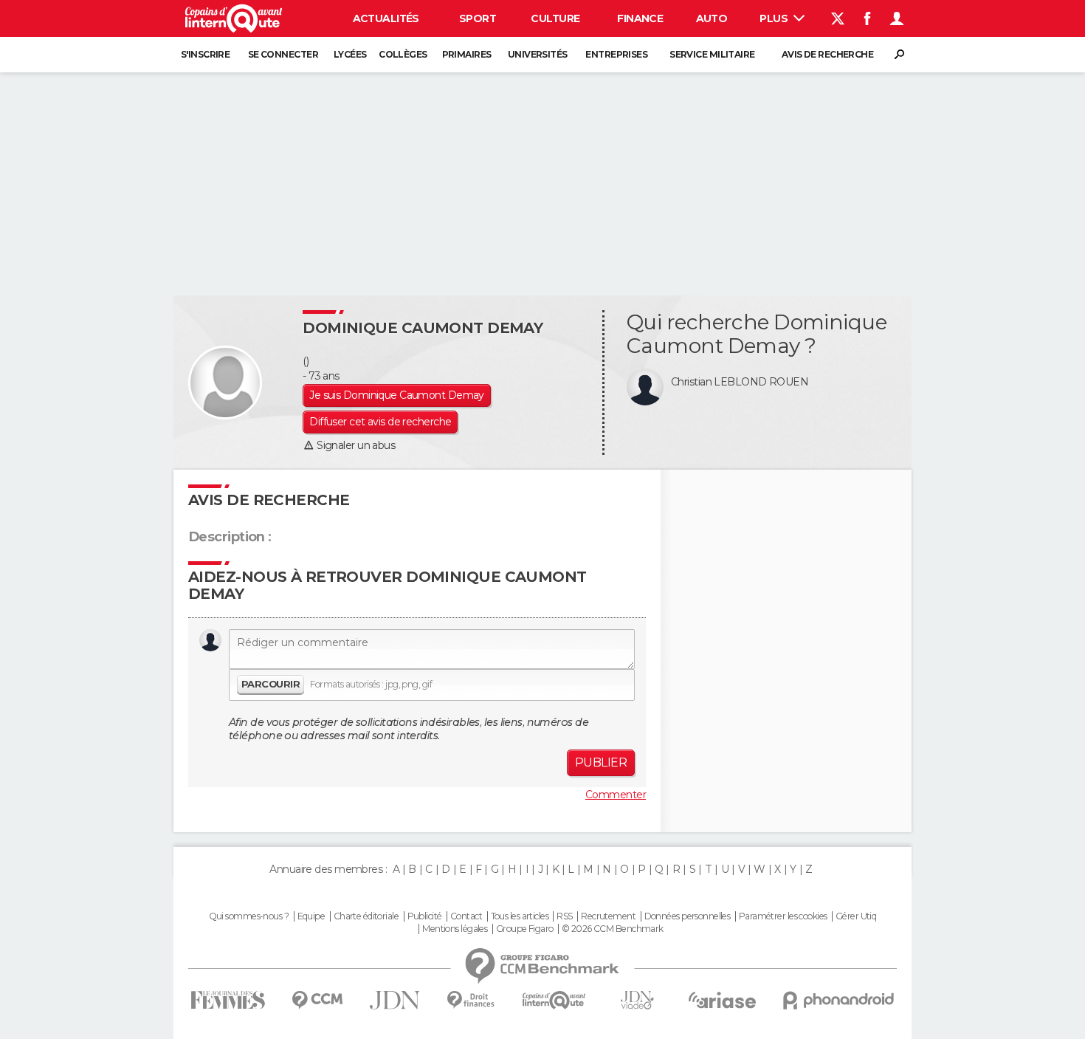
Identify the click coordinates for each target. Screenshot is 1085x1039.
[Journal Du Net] (395, 1000)
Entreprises (616, 54)
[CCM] (317, 1000)
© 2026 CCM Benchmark (613, 929)
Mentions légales (454, 929)
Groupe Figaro (525, 929)
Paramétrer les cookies (783, 916)
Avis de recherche (827, 54)
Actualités (386, 18)
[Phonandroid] (839, 1000)
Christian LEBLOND (718, 381)
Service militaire (711, 54)
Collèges (403, 54)
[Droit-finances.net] (471, 1000)
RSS (564, 916)
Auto (712, 18)
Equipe (311, 916)
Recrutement (608, 916)
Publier (601, 762)
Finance (640, 18)
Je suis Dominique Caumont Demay (396, 395)
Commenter (615, 794)
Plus (775, 18)
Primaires (467, 54)
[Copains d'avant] (554, 1000)
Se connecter (283, 54)
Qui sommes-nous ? (249, 916)
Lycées (350, 54)
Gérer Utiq (856, 916)
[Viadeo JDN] (637, 1000)
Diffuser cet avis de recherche (380, 421)
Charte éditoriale (366, 916)
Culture (555, 18)
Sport (477, 18)
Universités (538, 54)
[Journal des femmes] (227, 1000)
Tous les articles (519, 916)
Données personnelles (687, 916)
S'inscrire (205, 54)
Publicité (424, 916)
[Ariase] (722, 1000)
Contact (466, 916)
